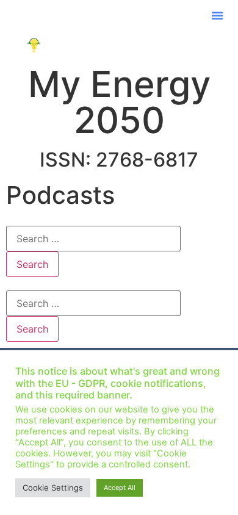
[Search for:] (93, 238)
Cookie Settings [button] (53, 487)
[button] (217, 15)
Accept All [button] (119, 487)
